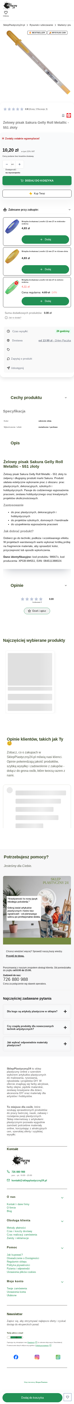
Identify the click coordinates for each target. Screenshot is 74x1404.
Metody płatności (16, 1227)
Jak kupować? (15, 1254)
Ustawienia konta (16, 1291)
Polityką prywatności (42, 1345)
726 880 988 (18, 1171)
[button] (37, 397)
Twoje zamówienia (17, 1288)
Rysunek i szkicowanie (41, 25)
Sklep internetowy (35, 1382)
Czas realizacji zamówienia (22, 1234)
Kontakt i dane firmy (18, 1204)
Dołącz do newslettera (16, 1337)
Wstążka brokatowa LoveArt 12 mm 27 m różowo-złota (45, 251)
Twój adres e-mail (15, 1333)
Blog (9, 1211)
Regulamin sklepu (17, 1261)
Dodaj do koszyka (39, 180)
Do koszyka (30, 707)
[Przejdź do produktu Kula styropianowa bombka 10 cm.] (30, 669)
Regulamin (31, 1342)
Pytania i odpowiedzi (18, 1268)
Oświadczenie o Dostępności (23, 1258)
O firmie (11, 1207)
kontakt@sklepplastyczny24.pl (29, 1180)
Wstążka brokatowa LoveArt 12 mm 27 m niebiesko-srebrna (44, 223)
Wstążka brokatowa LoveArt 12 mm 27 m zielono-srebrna (43, 281)
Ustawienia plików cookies (22, 1272)
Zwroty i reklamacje (18, 1238)
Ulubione (12, 1295)
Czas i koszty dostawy (19, 1231)
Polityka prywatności (18, 1265)
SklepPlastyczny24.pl (14, 25)
